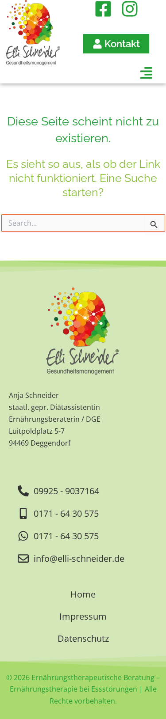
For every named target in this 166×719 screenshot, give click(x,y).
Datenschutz (83, 638)
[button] (76, 74)
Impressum (83, 616)
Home (83, 594)
